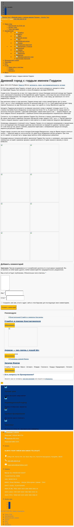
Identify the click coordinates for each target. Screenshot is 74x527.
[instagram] (9, 506)
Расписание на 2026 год (16, 26)
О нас (7, 65)
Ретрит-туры (12, 27)
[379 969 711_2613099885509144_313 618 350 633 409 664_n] (15, 172)
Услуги (7, 519)
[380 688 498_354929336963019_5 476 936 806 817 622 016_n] (44, 172)
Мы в (7, 72)
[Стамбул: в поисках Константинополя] (39, 317)
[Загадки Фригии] (39, 359)
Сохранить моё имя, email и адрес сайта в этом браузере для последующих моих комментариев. (36, 303)
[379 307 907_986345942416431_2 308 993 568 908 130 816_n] (44, 202)
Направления (9, 31)
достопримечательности (51, 85)
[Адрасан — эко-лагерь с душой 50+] (39, 337)
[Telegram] (5, 9)
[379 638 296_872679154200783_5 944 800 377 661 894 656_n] (44, 231)
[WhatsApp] (5, 11)
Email (3, 298)
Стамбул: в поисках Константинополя (23, 321)
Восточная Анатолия (23, 58)
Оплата (10, 69)
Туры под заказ (13, 29)
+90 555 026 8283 (28, 379)
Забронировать (10, 325)
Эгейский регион (21, 38)
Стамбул (19, 34)
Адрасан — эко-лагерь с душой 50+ (22, 350)
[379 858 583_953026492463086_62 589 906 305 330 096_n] (15, 202)
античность (33, 85)
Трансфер (8, 62)
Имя (3, 293)
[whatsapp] (9, 504)
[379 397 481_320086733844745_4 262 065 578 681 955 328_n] (44, 260)
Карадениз (19, 55)
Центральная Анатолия (24, 45)
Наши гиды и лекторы (15, 67)
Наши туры (8, 24)
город (40, 85)
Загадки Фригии (12, 363)
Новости (21, 85)
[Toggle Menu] (1, 21)
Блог (6, 64)
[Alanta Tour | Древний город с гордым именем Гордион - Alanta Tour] (25, 17)
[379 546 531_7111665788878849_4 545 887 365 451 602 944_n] (15, 260)
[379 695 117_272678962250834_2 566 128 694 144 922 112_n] (15, 231)
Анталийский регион (23, 41)
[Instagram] (5, 14)
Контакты (11, 71)
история (62, 85)
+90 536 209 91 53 (20, 19)
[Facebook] (5, 12)
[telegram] (9, 508)
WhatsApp (49, 379)
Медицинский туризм (12, 60)
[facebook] (9, 503)
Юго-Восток (20, 52)
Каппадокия (20, 48)
